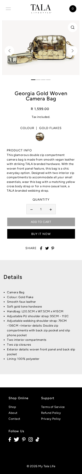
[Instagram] (30, 439)
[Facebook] (10, 439)
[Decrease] (31, 209)
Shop (12, 407)
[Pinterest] (24, 439)
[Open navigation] (8, 8)
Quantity (41, 199)
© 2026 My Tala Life (41, 466)
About (13, 413)
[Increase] (51, 209)
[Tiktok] (37, 439)
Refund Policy (51, 413)
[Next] (72, 51)
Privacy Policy (51, 418)
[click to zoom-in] (72, 27)
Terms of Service (53, 407)
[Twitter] (16, 439)
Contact (14, 418)
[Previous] (9, 51)
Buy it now (41, 234)
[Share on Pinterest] (52, 248)
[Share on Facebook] (41, 248)
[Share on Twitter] (47, 248)
